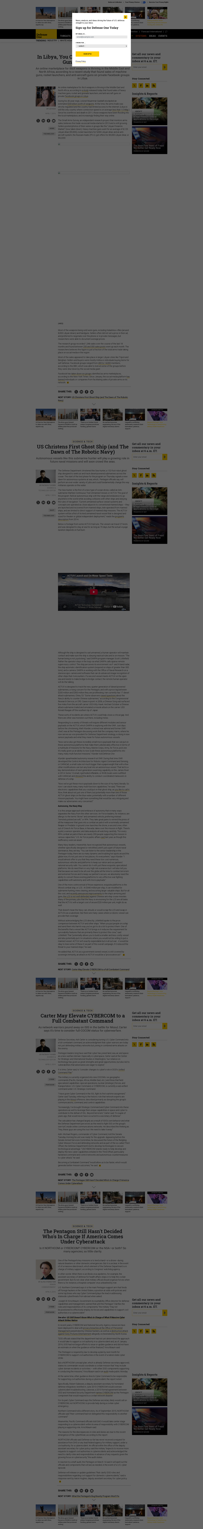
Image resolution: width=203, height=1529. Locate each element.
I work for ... (81, 42)
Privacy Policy (81, 61)
